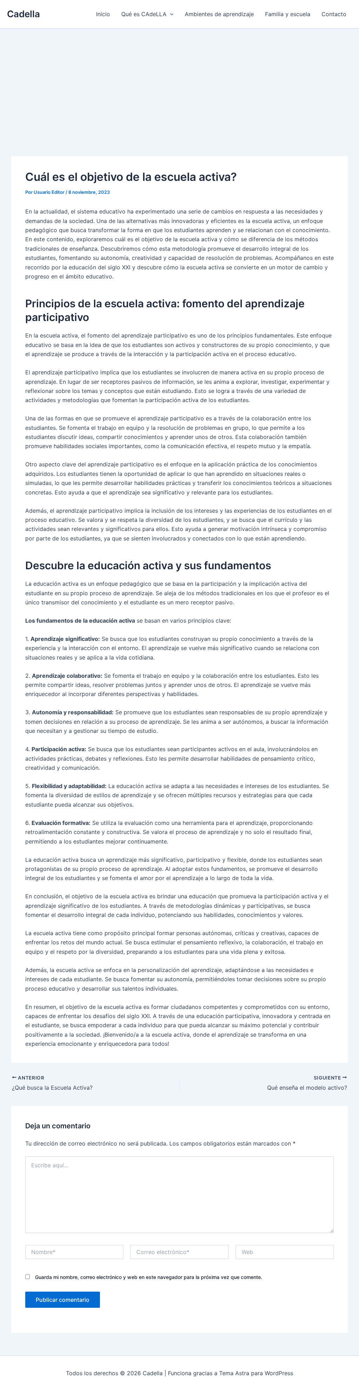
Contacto (333, 14)
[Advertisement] (179, 81)
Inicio (103, 14)
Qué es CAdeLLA (144, 14)
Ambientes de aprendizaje (219, 14)
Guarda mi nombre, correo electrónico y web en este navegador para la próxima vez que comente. (148, 1277)
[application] (170, 14)
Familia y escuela (287, 14)
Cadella (23, 13)
